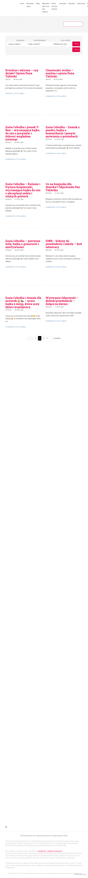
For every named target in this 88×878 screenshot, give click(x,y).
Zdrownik (71, 4)
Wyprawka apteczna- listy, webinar (45, 8)
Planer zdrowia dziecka (54, 6)
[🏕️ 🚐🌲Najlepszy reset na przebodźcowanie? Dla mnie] (14, 444)
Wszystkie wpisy (30, 5)
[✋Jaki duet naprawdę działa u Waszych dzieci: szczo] (34, 659)
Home (22, 4)
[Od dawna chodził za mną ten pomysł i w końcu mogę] (34, 434)
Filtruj (76, 44)
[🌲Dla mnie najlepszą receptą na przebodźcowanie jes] (54, 637)
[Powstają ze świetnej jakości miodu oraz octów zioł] (14, 582)
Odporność (81, 4)
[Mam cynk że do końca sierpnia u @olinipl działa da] (73, 366)
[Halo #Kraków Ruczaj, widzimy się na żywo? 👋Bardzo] (54, 410)
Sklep (38, 4)
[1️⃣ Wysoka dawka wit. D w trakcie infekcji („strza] (73, 631)
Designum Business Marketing (46, 873)
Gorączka (62, 4)
